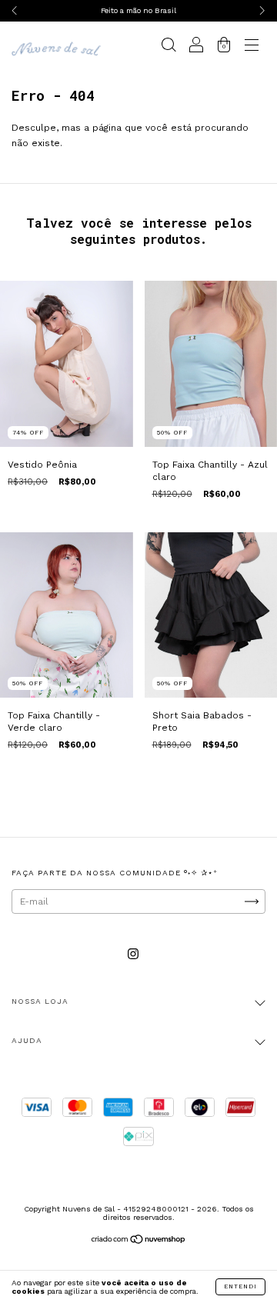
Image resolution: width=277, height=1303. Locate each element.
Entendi (240, 1286)
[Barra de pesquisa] (168, 47)
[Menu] (251, 47)
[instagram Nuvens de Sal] (133, 954)
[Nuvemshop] (139, 1241)
